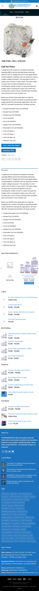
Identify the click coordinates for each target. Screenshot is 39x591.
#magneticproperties (7, 517)
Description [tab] (4, 170)
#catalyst (32, 496)
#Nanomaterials (6, 523)
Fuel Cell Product (19, 12)
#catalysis (26, 496)
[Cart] (37, 6)
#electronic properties (7, 505)
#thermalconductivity (7, 541)
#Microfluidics (5, 520)
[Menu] (2, 6)
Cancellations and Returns (19, 583)
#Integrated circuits (7, 514)
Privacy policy (26, 582)
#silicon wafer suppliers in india (10, 538)
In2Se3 (10, 277)
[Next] (38, 272)
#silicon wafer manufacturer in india (23, 535)
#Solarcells (23, 538)
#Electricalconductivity (18, 502)
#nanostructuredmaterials (28, 523)
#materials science (19, 517)
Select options (29, 283)
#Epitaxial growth (19, 505)
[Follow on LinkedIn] (12, 451)
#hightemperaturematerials (9, 511)
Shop (9, 155)
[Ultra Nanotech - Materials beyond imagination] (19, 5)
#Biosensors (5, 496)
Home (11, 12)
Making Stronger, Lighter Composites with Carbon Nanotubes (20, 482)
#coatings (26, 499)
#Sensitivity (18, 532)
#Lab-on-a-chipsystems (20, 514)
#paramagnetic (16, 526)
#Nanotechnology (6, 526)
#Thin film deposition (20, 541)
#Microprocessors (15, 520)
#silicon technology (7, 535)
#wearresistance (31, 541)
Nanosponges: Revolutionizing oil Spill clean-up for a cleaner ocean (21, 470)
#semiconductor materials (19, 529)
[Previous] (1, 272)
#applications (14, 494)
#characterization (17, 499)
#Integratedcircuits (22, 511)
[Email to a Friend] (12, 159)
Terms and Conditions (15, 582)
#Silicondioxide (27, 532)
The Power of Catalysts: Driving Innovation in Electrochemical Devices (21, 464)
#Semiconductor (6, 529)
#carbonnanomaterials (16, 496)
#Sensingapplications (7, 532)
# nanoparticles (16, 523)
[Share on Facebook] (6, 159)
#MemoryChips (30, 517)
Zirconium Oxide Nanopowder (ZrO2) (29, 277)
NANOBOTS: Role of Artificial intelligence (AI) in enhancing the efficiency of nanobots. (21, 476)
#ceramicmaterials (7, 499)
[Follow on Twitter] (9, 451)
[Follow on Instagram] (6, 451)
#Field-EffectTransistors (8, 508)
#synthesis (30, 538)
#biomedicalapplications (25, 494)
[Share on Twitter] (9, 159)
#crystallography (6, 502)
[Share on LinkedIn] (19, 159)
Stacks (27, 12)
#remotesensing (26, 526)
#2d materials (5, 494)
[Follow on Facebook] (3, 451)
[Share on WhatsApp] (3, 159)
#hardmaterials (20, 508)
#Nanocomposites (26, 520)
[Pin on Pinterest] (16, 159)
